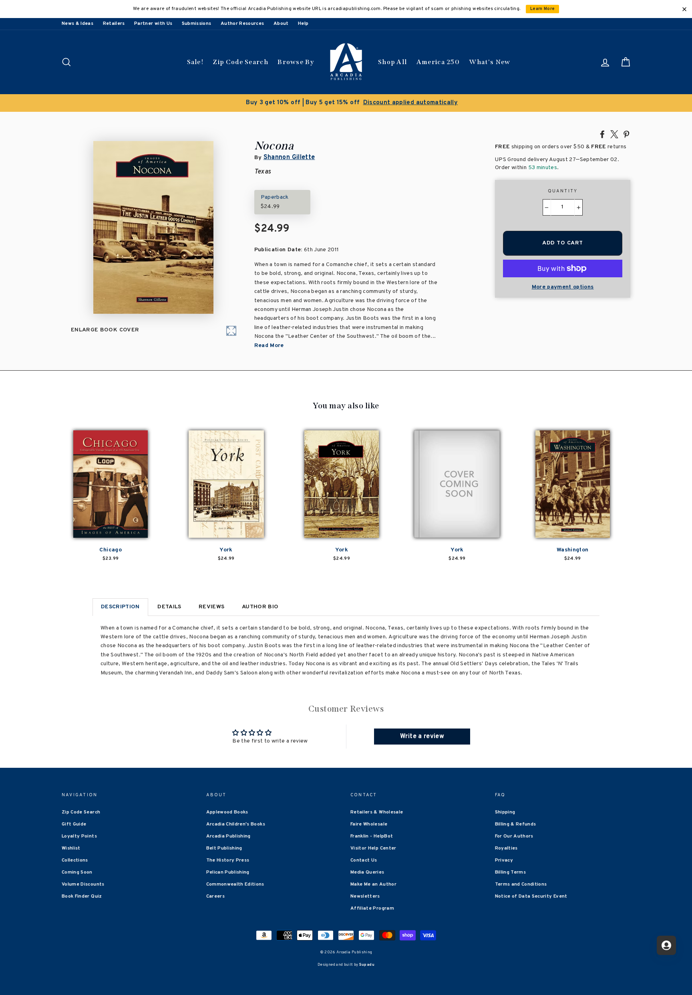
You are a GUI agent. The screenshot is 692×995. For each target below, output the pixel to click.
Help (303, 23)
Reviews (211, 606)
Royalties (506, 848)
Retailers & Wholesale (376, 812)
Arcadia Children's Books (235, 824)
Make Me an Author (373, 884)
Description (120, 606)
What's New (489, 62)
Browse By (296, 62)
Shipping (505, 812)
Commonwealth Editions (235, 884)
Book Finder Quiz (82, 896)
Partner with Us (153, 23)
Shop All (392, 62)
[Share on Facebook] (602, 133)
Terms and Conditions (521, 884)
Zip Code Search (240, 62)
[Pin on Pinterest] (626, 133)
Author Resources (242, 23)
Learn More (542, 9)
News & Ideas (77, 23)
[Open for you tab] (666, 945)
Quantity (563, 191)
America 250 (438, 62)
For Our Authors (514, 836)
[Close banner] (684, 9)
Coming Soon (77, 872)
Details (169, 606)
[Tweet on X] (614, 133)
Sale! (195, 62)
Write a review (422, 737)
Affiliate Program (372, 908)
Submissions (196, 23)
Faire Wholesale (368, 824)
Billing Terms (510, 872)
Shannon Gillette (289, 157)
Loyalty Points (79, 836)
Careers (215, 896)
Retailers (114, 23)
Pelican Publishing (227, 872)
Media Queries (367, 872)
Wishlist (71, 848)
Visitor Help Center (373, 848)
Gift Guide (74, 824)
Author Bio (260, 606)
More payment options (563, 287)
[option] (346, 103)
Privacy (504, 860)
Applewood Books (227, 812)
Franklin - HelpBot (371, 836)
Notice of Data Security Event (531, 896)
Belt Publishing (224, 848)
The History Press (227, 860)
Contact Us (363, 860)
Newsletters (365, 896)
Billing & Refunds (515, 824)
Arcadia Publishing (228, 836)
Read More (269, 345)
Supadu (366, 964)
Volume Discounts (83, 884)
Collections (75, 860)
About (281, 23)
